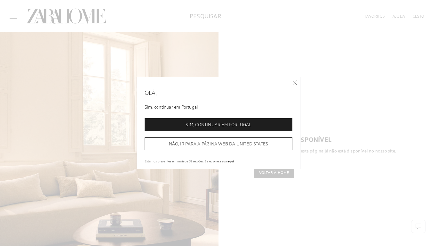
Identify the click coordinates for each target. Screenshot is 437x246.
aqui (230, 161)
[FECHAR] (295, 83)
